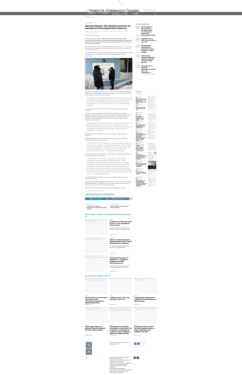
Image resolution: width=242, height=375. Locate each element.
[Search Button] (82, 39)
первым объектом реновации (103, 94)
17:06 (137, 66)
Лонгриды (37, 22)
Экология (140, 161)
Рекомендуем (68, 17)
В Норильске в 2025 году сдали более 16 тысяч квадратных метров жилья (121, 223)
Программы (47, 19)
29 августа (138, 141)
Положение (68, 19)
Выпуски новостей (49, 17)
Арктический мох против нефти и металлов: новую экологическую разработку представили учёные (148, 31)
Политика (37, 16)
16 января (111, 271)
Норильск (48, 26)
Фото (139, 153)
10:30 (137, 56)
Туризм (60, 32)
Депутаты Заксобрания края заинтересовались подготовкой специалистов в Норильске (121, 241)
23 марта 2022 (87, 35)
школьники (46, 28)
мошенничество (69, 32)
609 (142, 168)
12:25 (137, 39)
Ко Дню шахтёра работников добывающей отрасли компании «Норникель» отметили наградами (141, 156)
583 (142, 151)
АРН (74, 28)
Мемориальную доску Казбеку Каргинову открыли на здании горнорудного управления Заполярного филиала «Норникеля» (141, 183)
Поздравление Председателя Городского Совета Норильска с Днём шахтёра (147, 49)
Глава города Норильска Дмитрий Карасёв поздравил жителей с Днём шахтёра (148, 59)
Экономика (37, 17)
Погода (77, 23)
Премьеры (68, 16)
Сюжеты (47, 18)
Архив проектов (58, 19)
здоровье (38, 32)
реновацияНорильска (108, 194)
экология (55, 30)
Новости (57, 21)
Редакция (78, 16)
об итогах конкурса (108, 177)
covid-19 (70, 26)
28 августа (138, 177)
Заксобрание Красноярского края (94, 194)
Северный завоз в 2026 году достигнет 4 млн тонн (148, 40)
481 (142, 129)
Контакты (78, 18)
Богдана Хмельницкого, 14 (119, 46)
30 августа (138, 104)
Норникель (39, 26)
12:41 (137, 27)
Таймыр (79, 26)
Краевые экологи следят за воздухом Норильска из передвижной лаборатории (141, 165)
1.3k (114, 234)
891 (142, 177)
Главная (86, 22)
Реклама (78, 17)
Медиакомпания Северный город (61, 28)
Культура (37, 19)
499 (142, 104)
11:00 (137, 45)
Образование (79, 30)
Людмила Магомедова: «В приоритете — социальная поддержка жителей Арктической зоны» (119, 260)
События (67, 18)
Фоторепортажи (38, 23)
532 (142, 121)
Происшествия (39, 30)
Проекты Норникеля (59, 16)
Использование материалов (79, 22)
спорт (48, 30)
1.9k (115, 271)
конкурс (38, 28)
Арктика (64, 30)
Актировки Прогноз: (118, 13)
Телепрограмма (48, 16)
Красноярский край (59, 26)
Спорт (36, 21)
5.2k (142, 141)
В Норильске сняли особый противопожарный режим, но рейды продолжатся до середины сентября (140, 148)
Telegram (123, 187)
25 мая (111, 234)
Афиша (52, 32)
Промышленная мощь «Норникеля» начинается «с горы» (141, 173)
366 (142, 112)
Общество (37, 18)
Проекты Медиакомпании (58, 18)
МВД (71, 30)
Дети (45, 32)
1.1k (142, 186)
